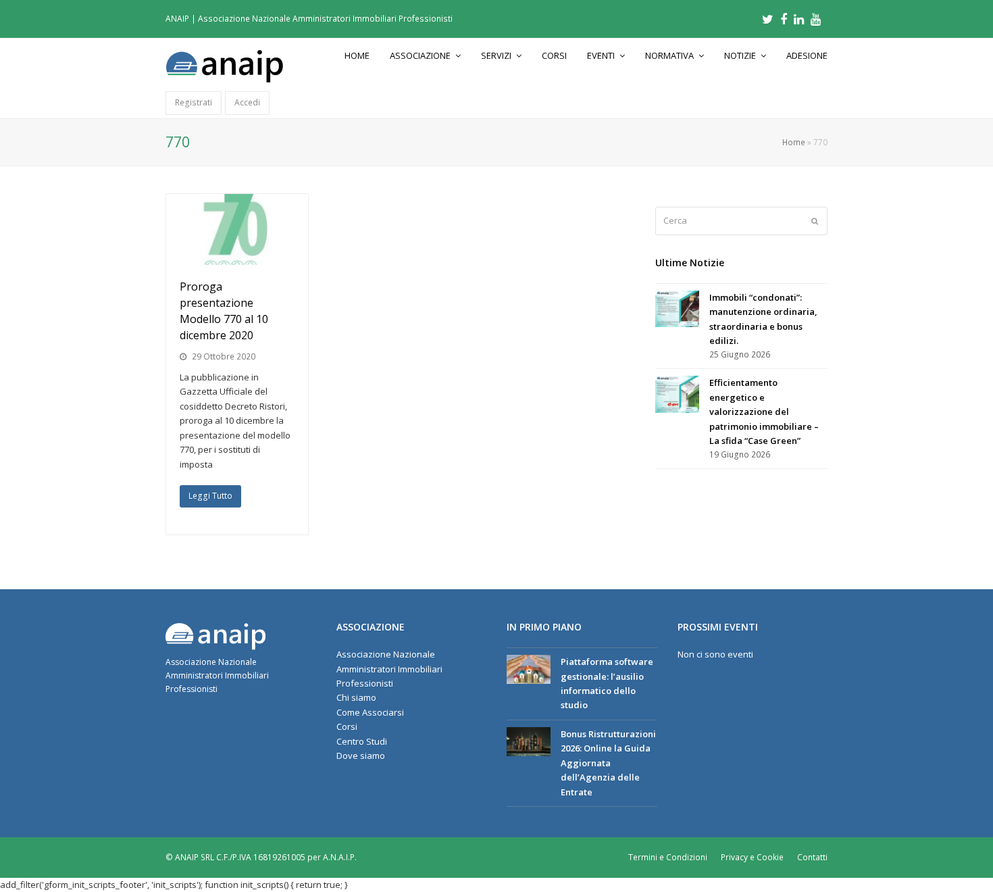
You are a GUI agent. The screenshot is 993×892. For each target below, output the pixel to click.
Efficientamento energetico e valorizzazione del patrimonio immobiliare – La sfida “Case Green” (764, 411)
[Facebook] (783, 19)
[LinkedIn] (799, 19)
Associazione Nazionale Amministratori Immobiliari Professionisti (389, 668)
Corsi (346, 726)
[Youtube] (816, 19)
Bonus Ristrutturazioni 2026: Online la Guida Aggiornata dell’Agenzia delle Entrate (608, 763)
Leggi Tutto (210, 495)
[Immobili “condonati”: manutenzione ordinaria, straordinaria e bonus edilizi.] (677, 309)
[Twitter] (767, 19)
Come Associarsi (370, 712)
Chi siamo (356, 697)
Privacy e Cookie (752, 857)
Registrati (193, 102)
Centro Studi (361, 741)
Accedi (247, 102)
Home (793, 142)
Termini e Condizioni (667, 857)
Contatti (812, 857)
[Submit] (814, 221)
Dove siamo (360, 755)
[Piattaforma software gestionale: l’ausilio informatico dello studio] (529, 669)
